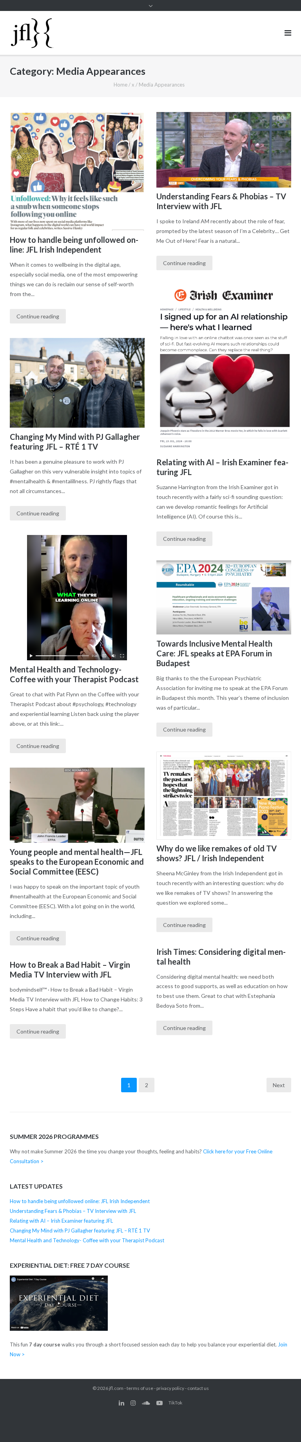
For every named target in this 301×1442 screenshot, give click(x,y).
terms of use (140, 1388)
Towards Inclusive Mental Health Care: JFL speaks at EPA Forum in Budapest (214, 653)
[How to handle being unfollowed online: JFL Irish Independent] (77, 171)
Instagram (133, 1403)
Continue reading (37, 316)
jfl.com (116, 1388)
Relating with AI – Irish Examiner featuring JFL (61, 1221)
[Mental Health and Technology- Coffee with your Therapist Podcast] (77, 597)
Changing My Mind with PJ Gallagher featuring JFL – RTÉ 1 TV (75, 441)
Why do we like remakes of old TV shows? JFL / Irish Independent (216, 853)
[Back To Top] (281, 1423)
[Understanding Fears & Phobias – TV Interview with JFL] (223, 150)
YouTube (159, 1403)
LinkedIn (121, 1403)
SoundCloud (146, 1403)
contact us (198, 1388)
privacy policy (170, 1388)
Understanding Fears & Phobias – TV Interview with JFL (221, 201)
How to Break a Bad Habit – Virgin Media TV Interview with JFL (70, 969)
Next (279, 1085)
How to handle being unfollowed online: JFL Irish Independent (74, 244)
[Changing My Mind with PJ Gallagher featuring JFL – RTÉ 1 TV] (77, 383)
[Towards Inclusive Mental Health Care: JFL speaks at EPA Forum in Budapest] (223, 597)
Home (120, 84)
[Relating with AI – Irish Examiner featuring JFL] (223, 369)
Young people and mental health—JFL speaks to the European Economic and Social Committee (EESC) (77, 861)
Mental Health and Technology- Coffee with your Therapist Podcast (74, 674)
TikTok (175, 1403)
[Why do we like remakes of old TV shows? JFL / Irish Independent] (223, 796)
